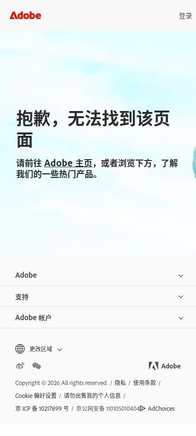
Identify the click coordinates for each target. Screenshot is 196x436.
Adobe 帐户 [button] (33, 317)
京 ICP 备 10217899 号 (42, 408)
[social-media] (36, 366)
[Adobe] (25, 15)
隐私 (120, 382)
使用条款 (144, 382)
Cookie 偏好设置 (36, 395)
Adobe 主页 (68, 162)
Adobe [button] (26, 275)
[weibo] (20, 366)
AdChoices (161, 408)
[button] (98, 349)
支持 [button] (22, 296)
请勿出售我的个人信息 (92, 395)
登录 (185, 15)
